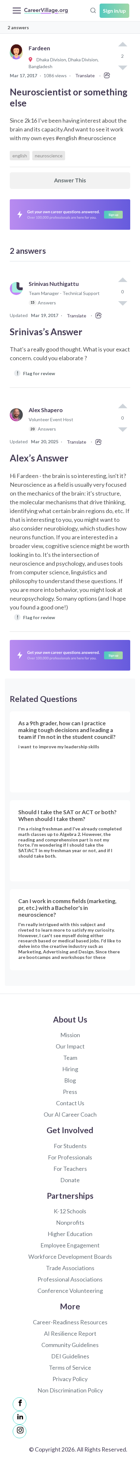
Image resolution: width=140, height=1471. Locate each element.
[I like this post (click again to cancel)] (122, 45)
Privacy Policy (70, 1378)
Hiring (70, 1069)
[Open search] (93, 9)
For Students (70, 1145)
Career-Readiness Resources (70, 1322)
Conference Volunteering (70, 1290)
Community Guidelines (70, 1344)
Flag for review (36, 373)
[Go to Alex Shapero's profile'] (18, 422)
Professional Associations (70, 1279)
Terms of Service (70, 1367)
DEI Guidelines (70, 1356)
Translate (85, 75)
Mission (70, 1034)
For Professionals (70, 1157)
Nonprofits (70, 1222)
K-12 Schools (70, 1211)
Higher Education (70, 1233)
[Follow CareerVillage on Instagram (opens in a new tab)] (19, 1431)
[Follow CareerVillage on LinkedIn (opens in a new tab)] (19, 1418)
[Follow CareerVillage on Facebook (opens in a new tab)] (19, 1404)
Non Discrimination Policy (70, 1390)
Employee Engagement (70, 1245)
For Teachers (70, 1168)
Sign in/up (114, 10)
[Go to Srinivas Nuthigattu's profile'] (18, 296)
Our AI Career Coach (70, 1114)
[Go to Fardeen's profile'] (18, 60)
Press (70, 1091)
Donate (70, 1179)
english (19, 155)
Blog (70, 1080)
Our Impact (70, 1046)
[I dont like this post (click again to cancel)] (122, 303)
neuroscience (49, 155)
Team (70, 1057)
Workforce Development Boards (70, 1256)
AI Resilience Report (70, 1333)
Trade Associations (70, 1267)
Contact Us (70, 1103)
